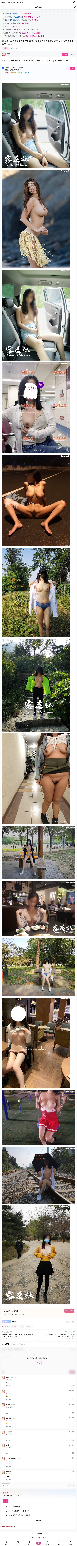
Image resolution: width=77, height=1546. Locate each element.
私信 (72, 54)
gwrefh (8, 1418)
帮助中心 (25, 23)
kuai (7, 1445)
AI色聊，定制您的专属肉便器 (33, 36)
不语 (7, 1377)
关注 (66, 54)
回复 (73, 1386)
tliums (8, 1404)
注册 (72, 68)
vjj (6, 1391)
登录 (66, 68)
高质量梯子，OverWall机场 (31, 33)
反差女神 (5, 48)
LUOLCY (43, 1533)
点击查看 (35, 20)
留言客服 (14, 26)
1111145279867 (11, 1458)
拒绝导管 (8, 1471)
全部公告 (38, 1520)
